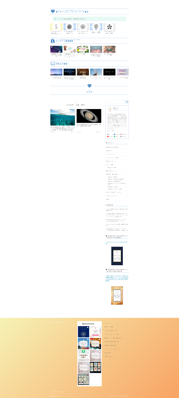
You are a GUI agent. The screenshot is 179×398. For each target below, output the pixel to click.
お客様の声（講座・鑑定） (111, 345)
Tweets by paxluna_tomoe (58, 322)
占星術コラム (109, 150)
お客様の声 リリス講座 (112, 186)
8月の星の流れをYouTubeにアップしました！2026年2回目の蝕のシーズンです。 (116, 220)
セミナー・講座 (109, 164)
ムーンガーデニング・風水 (112, 157)
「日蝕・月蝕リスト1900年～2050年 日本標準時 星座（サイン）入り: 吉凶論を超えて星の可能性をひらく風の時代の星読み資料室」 (117, 278)
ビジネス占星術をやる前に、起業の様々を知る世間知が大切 (117, 209)
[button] (83, 331)
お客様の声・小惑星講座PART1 (114, 181)
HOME (52, 391)
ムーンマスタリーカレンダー (111, 349)
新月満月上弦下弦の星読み (112, 147)
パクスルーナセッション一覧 (111, 334)
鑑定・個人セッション (111, 170)
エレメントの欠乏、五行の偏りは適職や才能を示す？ (117, 225)
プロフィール (108, 323)
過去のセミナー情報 (112, 167)
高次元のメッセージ (111, 161)
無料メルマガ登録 (109, 327)
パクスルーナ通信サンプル (111, 330)
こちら (109, 128)
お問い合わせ (108, 352)
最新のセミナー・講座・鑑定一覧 (113, 338)
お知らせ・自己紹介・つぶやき (113, 192)
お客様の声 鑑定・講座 (112, 174)
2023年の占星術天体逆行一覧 (112, 341)
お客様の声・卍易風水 (112, 177)
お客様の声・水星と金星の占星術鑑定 (115, 179)
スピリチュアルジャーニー (112, 195)
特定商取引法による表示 (55, 396)
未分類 (107, 199)
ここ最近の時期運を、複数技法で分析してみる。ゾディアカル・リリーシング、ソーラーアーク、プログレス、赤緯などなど (117, 215)
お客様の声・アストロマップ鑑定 (115, 188)
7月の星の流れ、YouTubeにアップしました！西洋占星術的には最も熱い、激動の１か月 (117, 229)
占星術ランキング (109, 356)
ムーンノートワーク (111, 154)
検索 (127, 102)
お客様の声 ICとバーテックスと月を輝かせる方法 (117, 184)
